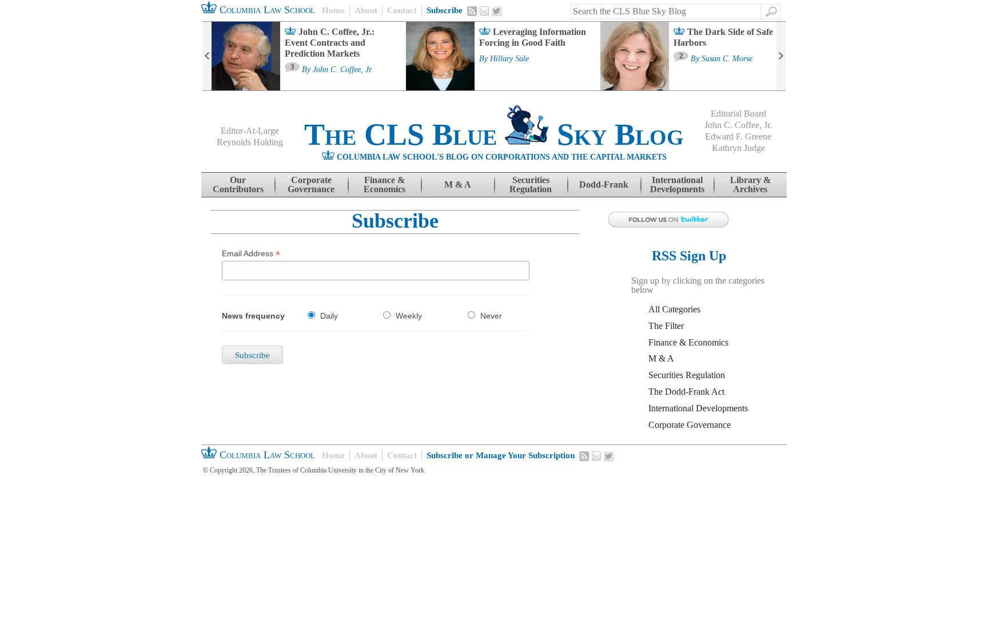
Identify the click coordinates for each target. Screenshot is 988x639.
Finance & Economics (384, 184)
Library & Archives (750, 184)
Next (781, 56)
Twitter (497, 11)
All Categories (674, 309)
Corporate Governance (311, 184)
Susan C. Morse (727, 59)
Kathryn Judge (738, 148)
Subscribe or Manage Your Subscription (501, 455)
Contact (402, 10)
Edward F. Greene (738, 136)
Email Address (251, 253)
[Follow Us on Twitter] (694, 220)
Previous (207, 56)
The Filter (666, 326)
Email (484, 10)
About (365, 10)
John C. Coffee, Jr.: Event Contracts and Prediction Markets (330, 42)
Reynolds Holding (250, 142)
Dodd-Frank (603, 184)
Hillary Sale (509, 59)
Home (333, 10)
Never (491, 315)
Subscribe (445, 10)
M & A (457, 184)
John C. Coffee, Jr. (343, 70)
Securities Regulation (530, 184)
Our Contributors (238, 184)
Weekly (409, 315)
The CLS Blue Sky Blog (494, 134)
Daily (329, 315)
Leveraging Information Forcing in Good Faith (532, 37)
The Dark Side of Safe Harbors (723, 37)
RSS (472, 11)
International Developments (677, 184)
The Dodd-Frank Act (686, 391)
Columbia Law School (266, 9)
